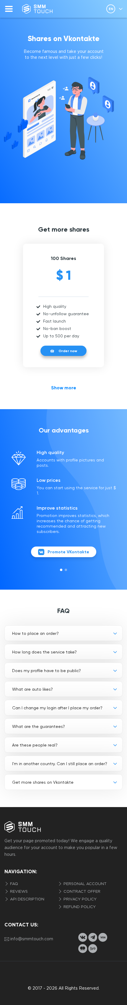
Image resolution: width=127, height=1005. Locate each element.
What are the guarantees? (38, 726)
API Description (26, 899)
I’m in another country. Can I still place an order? (59, 763)
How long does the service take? (44, 652)
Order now (67, 351)
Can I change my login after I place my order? (57, 707)
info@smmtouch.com (31, 939)
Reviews (18, 891)
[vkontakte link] (82, 937)
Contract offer (81, 891)
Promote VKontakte (68, 551)
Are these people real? (35, 745)
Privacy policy (79, 899)
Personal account (84, 884)
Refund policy (79, 907)
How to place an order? (35, 633)
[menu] (9, 9)
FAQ (13, 884)
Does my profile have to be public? (46, 670)
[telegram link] (92, 937)
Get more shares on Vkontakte (43, 782)
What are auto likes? (32, 689)
